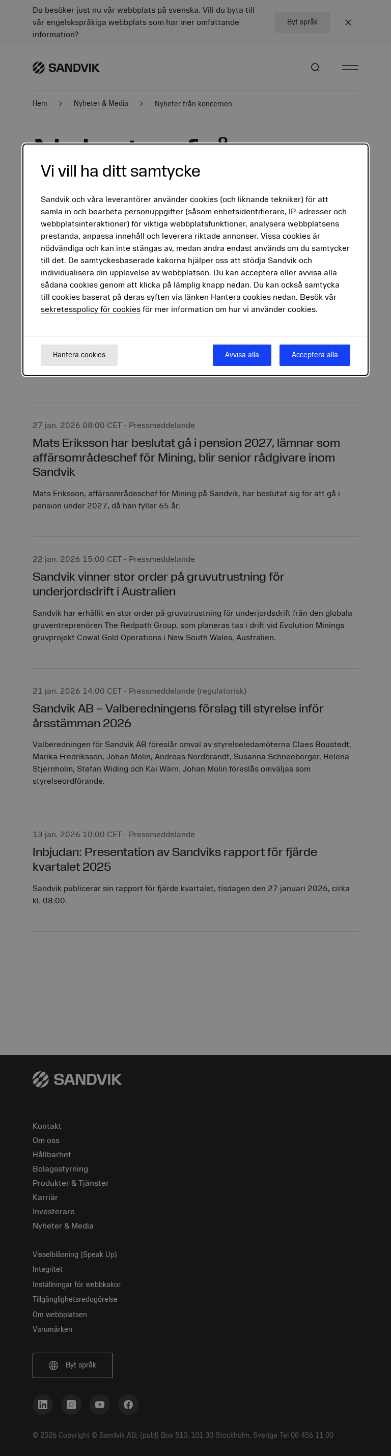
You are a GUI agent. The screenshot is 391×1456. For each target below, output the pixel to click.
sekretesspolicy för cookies (91, 309)
